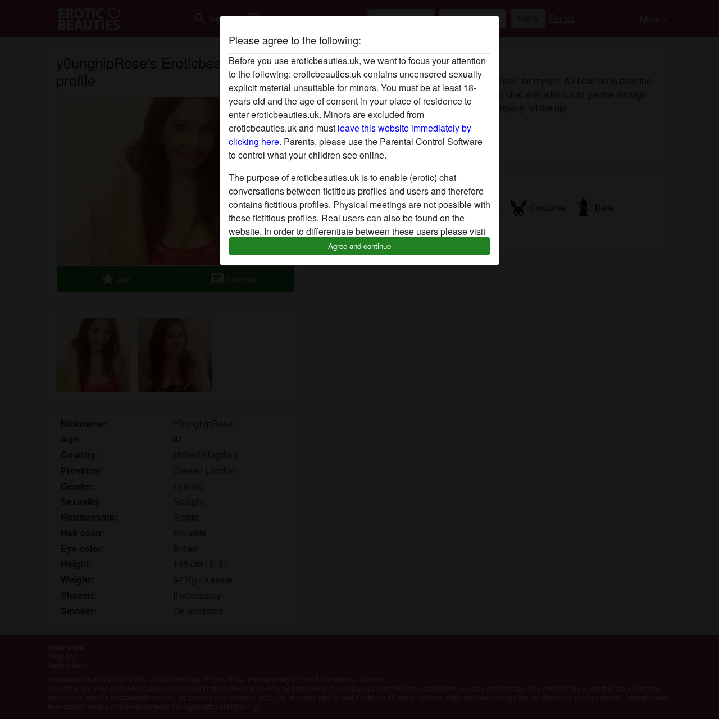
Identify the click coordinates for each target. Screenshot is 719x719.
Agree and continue (359, 246)
